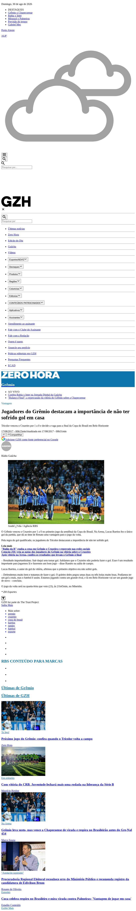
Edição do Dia (15, 240)
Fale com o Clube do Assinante (24, 329)
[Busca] (4, 159)
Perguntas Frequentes (19, 359)
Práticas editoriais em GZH (22, 353)
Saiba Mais (7, 605)
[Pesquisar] (4, 217)
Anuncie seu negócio (19, 347)
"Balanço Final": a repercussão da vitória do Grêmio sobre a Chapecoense (46, 397)
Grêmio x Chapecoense (20, 12)
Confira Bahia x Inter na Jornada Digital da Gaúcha (35, 394)
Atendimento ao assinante (21, 323)
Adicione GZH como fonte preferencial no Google (31, 439)
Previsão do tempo (17, 21)
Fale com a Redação (18, 335)
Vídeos (11, 252)
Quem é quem (15, 341)
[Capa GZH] (68, 174)
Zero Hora (13, 234)
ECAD (11, 365)
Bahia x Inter (15, 15)
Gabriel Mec (14, 24)
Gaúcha (12, 246)
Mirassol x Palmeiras (19, 18)
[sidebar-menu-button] (4, 155)
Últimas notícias (16, 228)
